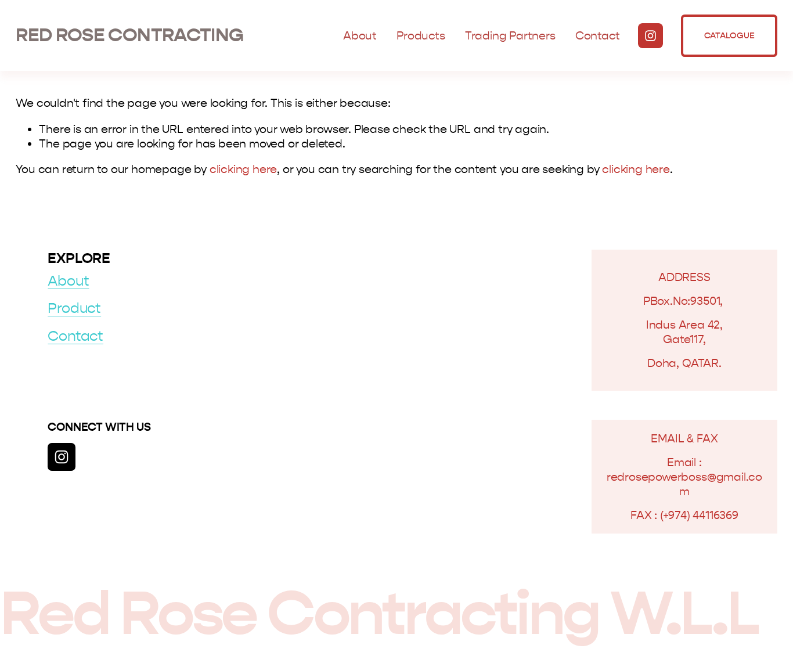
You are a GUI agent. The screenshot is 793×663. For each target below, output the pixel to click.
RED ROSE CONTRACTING (129, 35)
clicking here (243, 169)
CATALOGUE (729, 36)
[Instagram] (650, 35)
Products (420, 35)
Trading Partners (510, 35)
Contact (597, 35)
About (360, 35)
